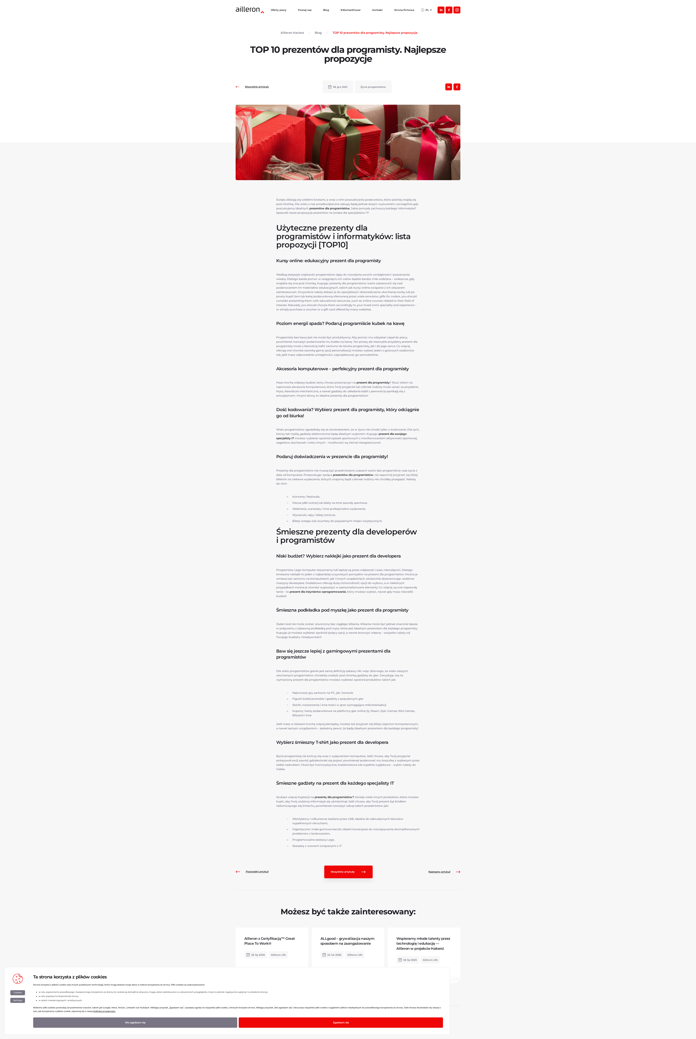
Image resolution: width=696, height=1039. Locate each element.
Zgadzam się (341, 1022)
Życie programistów (373, 86)
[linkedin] (441, 10)
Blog (326, 10)
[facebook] (449, 10)
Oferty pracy (278, 10)
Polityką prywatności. (104, 1011)
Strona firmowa (404, 10)
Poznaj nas (305, 10)
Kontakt (377, 10)
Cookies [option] (18, 992)
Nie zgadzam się (135, 1022)
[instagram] (456, 10)
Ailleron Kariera (292, 32)
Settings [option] (17, 1000)
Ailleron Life (278, 954)
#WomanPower (351, 10)
